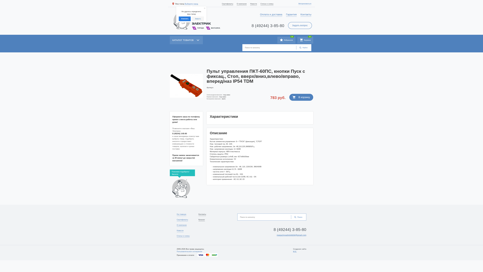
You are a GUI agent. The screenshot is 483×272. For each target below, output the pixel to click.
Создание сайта (299, 250)
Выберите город (191, 4)
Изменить (185, 19)
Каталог (201, 220)
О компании (182, 225)
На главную (181, 214)
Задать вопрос (300, 25)
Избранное (288, 39)
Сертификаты (182, 220)
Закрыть (198, 19)
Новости (180, 230)
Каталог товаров (183, 40)
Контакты (202, 214)
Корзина (307, 39)
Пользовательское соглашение (189, 251)
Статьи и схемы (183, 236)
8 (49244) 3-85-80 (268, 25)
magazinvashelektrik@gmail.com (291, 235)
